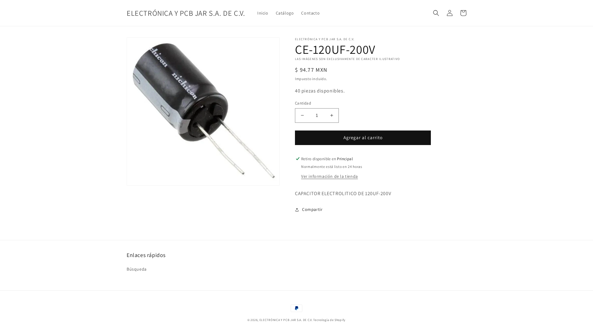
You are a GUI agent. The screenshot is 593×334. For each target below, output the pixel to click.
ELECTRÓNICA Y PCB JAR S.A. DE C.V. (286, 320)
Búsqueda (137, 269)
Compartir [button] (312, 209)
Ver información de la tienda (329, 176)
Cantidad (303, 103)
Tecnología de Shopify (329, 320)
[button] (436, 13)
